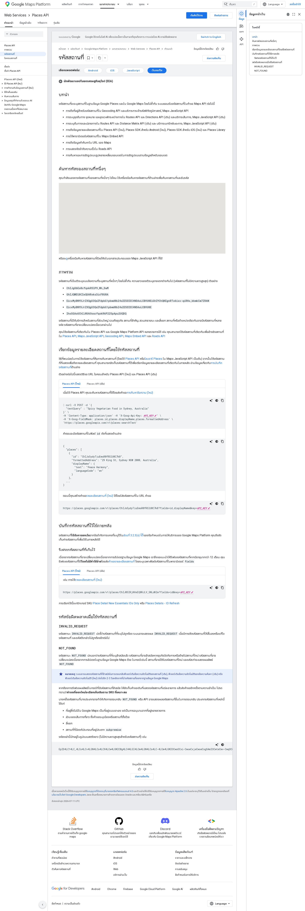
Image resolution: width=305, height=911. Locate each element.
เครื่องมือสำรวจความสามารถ (66, 863)
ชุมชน (142, 4)
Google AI (177, 889)
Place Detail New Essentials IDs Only (116, 603)
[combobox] (240, 4)
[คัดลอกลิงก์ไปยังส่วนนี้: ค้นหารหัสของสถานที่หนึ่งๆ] (109, 169)
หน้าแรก (62, 49)
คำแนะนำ (8, 22)
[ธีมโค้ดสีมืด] (217, 400)
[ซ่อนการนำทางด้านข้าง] (42, 904)
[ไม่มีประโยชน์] (222, 49)
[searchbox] (23, 34)
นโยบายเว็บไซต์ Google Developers (69, 794)
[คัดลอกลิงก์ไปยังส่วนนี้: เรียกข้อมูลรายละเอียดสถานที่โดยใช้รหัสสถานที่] (143, 350)
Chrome (111, 889)
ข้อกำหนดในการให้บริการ (187, 874)
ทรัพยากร (42, 22)
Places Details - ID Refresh (162, 603)
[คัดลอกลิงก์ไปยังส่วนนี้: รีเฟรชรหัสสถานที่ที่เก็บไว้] (98, 550)
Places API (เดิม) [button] (96, 383)
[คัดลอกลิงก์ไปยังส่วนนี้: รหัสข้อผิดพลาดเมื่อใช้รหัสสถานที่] (120, 617)
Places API (40, 15)
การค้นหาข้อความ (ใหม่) (140, 392)
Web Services (15, 15)
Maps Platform (37, 4)
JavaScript (133, 70)
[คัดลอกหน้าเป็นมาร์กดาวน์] (99, 58)
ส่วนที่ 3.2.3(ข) (131, 535)
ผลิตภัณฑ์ (67, 4)
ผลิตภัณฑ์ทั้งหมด (198, 889)
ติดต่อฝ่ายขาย (221, 15)
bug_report (288, 14)
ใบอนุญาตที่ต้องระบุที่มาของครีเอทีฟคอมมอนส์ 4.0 (110, 791)
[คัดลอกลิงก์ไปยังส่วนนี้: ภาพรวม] (76, 272)
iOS (112, 70)
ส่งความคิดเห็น (214, 58)
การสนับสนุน (181, 869)
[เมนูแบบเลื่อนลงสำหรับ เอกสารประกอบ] (119, 4)
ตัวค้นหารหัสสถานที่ (61, 869)
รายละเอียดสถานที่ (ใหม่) (99, 495)
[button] (23, 84)
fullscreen (294, 14)
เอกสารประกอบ (107, 4)
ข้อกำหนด (56, 903)
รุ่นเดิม (56, 22)
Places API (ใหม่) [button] (71, 383)
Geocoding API (114, 336)
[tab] (71, 383)
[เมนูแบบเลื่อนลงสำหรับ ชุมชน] (149, 4)
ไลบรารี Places (153, 358)
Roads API (158, 336)
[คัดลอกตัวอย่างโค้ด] (222, 400)
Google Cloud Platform (152, 889)
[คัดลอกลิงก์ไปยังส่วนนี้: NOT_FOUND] (79, 648)
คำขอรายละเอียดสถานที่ (122, 561)
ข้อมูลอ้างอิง (25, 22)
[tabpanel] (142, 452)
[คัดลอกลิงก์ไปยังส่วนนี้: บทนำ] (72, 95)
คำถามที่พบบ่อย (59, 857)
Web (115, 869)
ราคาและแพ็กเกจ (183, 857)
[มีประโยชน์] (217, 49)
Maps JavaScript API (91, 336)
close (299, 14)
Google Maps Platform (95, 49)
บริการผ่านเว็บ (120, 874)
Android (93, 70)
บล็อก (130, 4)
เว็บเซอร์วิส (157, 70)
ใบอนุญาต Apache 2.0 (176, 791)
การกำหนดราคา (85, 4)
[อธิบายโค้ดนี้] (211, 400)
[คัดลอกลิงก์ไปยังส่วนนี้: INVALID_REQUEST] (91, 626)
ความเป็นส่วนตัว (72, 903)
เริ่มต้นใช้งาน (196, 15)
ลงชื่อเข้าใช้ (295, 4)
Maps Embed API (135, 336)
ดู (66, 258)
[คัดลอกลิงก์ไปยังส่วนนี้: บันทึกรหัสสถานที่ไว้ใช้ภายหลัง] (115, 526)
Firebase (128, 889)
